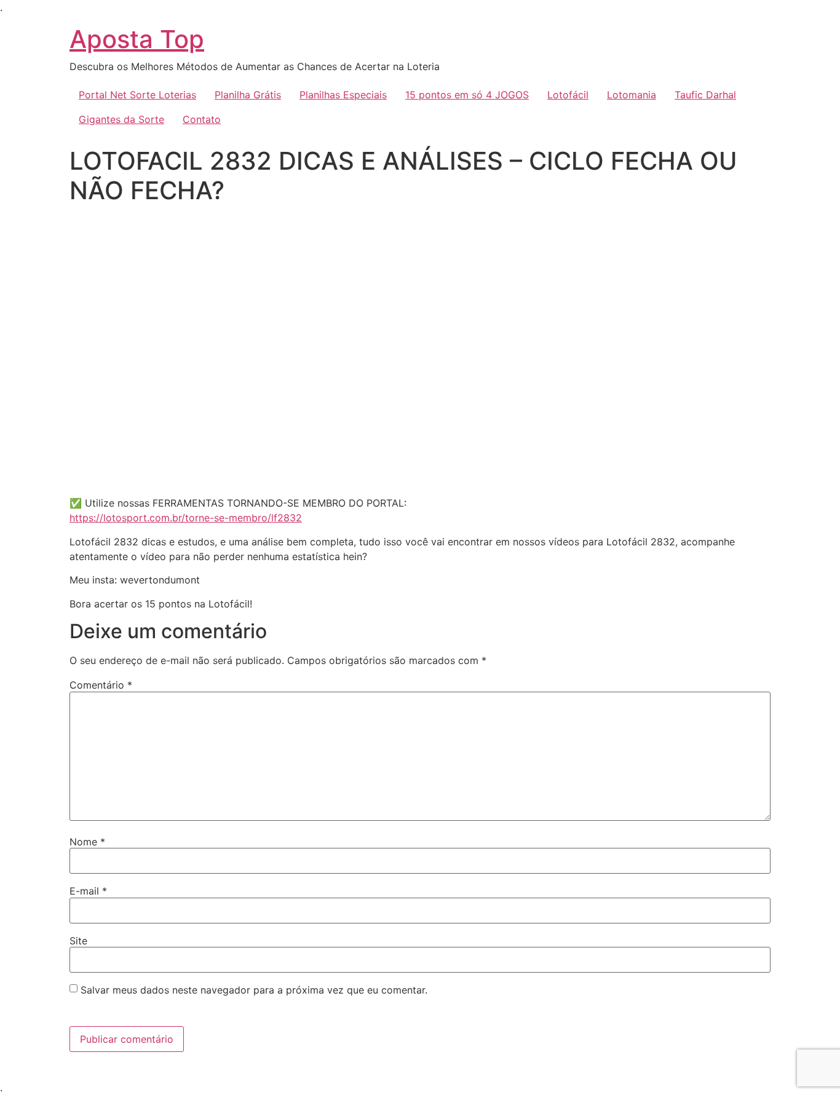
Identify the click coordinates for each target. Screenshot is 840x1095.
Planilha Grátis (248, 95)
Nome (87, 842)
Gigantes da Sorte (121, 119)
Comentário (100, 685)
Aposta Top (136, 39)
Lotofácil (567, 95)
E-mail (88, 891)
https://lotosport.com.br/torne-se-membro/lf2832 (185, 518)
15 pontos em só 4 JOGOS (467, 95)
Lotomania (631, 95)
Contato (202, 119)
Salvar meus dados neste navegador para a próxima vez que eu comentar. (254, 990)
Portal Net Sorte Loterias (137, 95)
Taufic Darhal (705, 95)
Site (78, 941)
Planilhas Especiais (343, 95)
